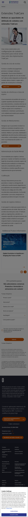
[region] (14, 502)
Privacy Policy (9, 508)
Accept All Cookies (14, 514)
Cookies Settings (14, 511)
